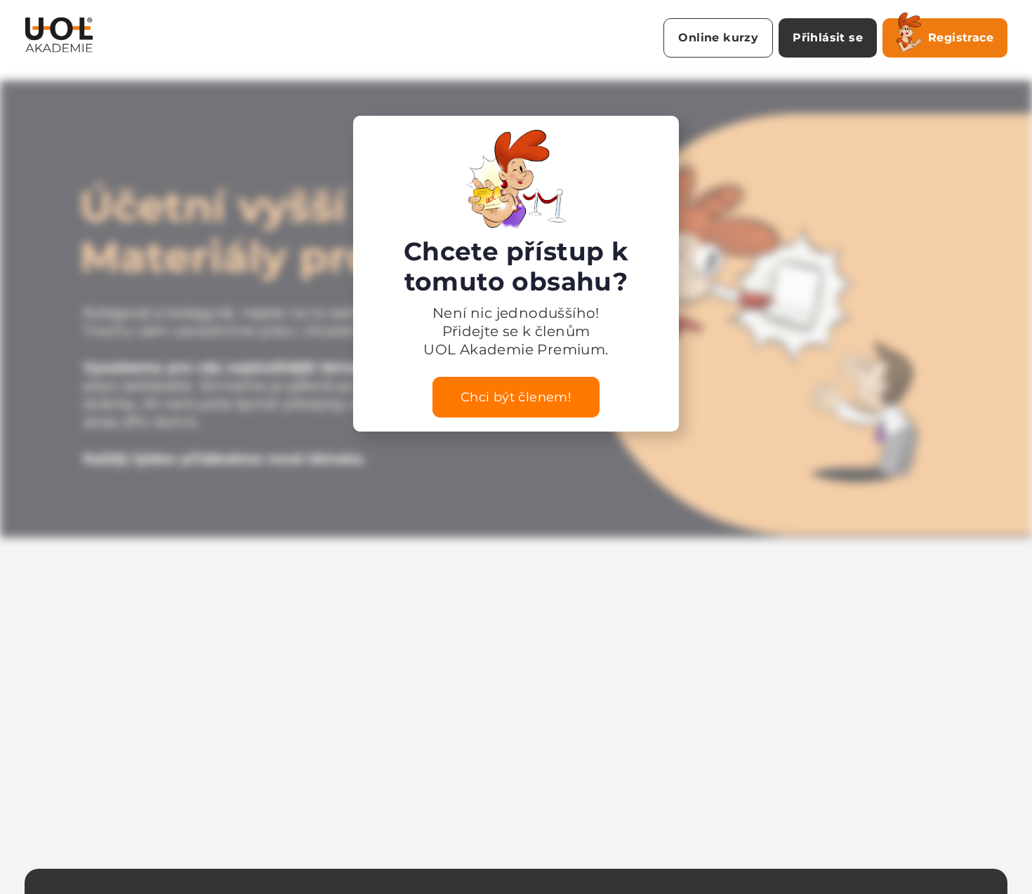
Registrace (960, 37)
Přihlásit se (828, 37)
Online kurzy (718, 37)
